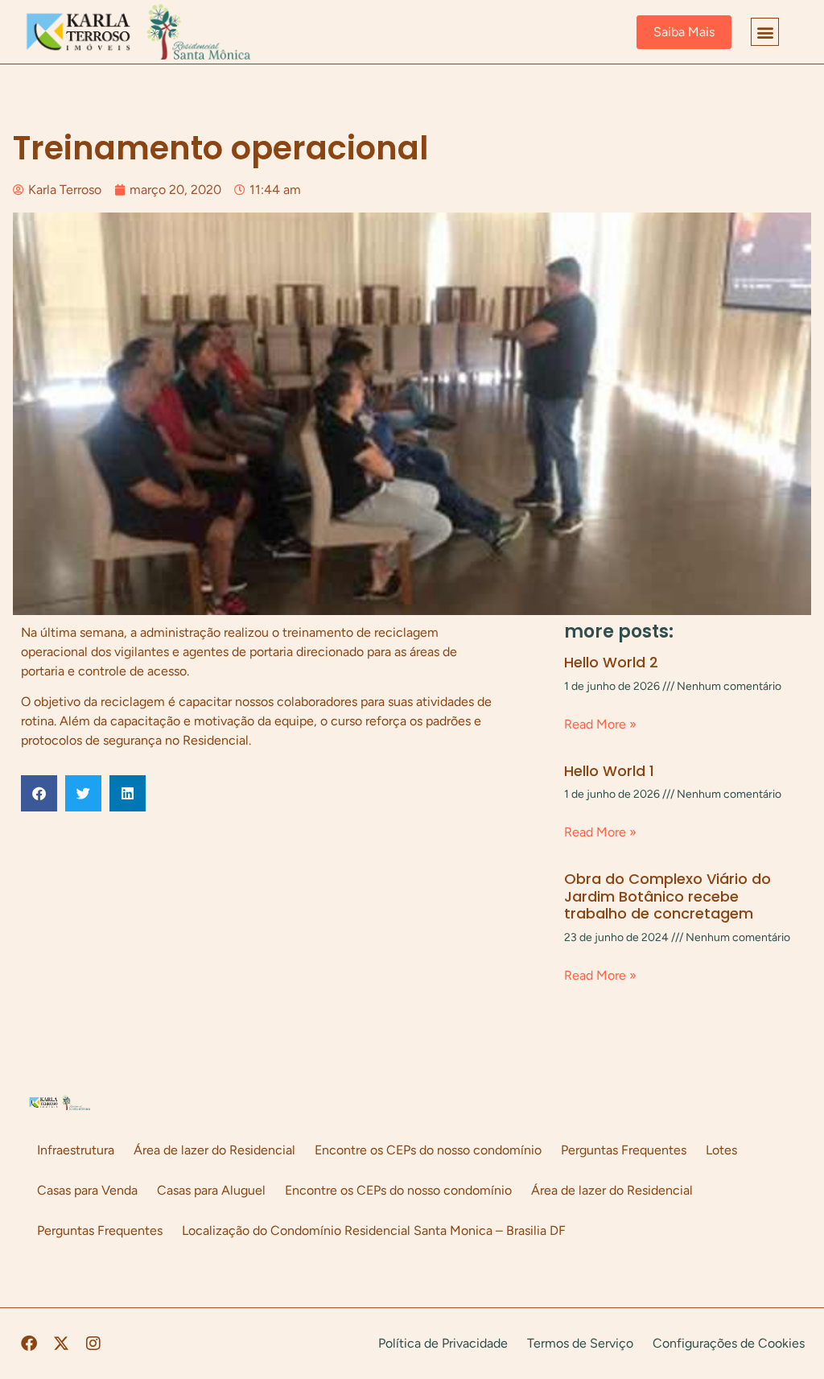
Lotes (721, 1150)
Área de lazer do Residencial (214, 1150)
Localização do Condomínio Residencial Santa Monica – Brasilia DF (374, 1230)
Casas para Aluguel (211, 1190)
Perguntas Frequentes (623, 1150)
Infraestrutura (75, 1150)
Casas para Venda (87, 1190)
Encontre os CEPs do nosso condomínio (428, 1150)
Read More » (600, 724)
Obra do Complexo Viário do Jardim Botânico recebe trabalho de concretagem (667, 896)
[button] (765, 32)
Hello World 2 (611, 662)
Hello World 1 (609, 771)
